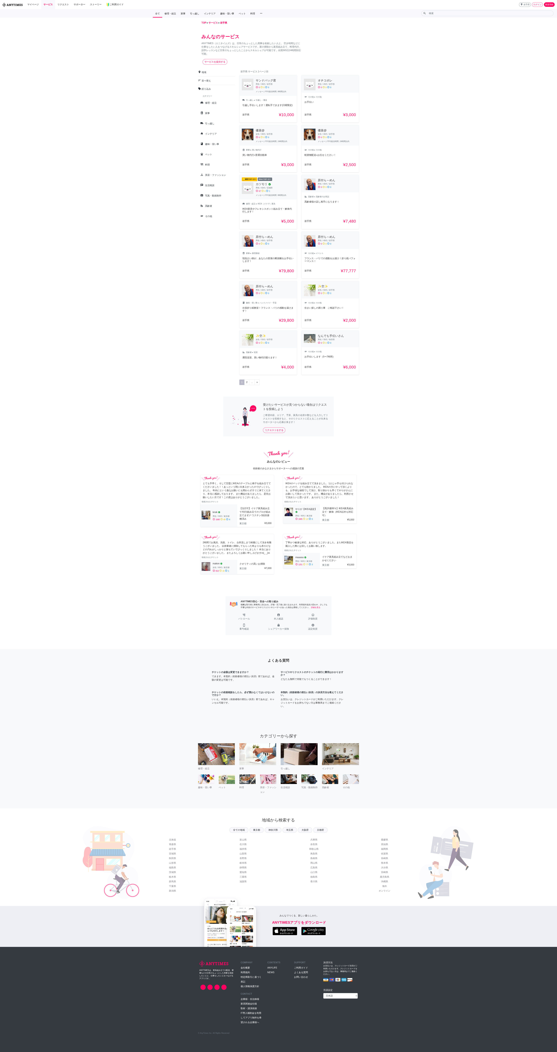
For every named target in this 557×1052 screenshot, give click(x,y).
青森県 (172, 844)
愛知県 (243, 872)
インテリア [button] (210, 13)
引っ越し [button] (194, 13)
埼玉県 (289, 830)
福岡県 (384, 849)
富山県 (243, 839)
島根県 (313, 858)
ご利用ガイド (301, 967)
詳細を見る (315, 607)
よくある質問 (301, 972)
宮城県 (172, 853)
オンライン (384, 891)
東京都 (256, 830)
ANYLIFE (272, 967)
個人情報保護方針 (250, 986)
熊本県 (384, 863)
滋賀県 (243, 881)
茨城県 (172, 872)
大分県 (384, 867)
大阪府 (305, 830)
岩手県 (172, 849)
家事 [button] (183, 13)
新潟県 (172, 891)
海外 (384, 886)
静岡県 (243, 867)
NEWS (270, 972)
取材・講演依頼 (249, 1008)
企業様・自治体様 (250, 999)
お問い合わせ (301, 977)
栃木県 (172, 877)
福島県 (172, 867)
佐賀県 (384, 853)
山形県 (172, 863)
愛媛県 (384, 839)
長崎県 (384, 858)
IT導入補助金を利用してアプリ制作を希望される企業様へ (251, 1018)
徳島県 (313, 877)
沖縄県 (384, 881)
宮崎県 (384, 872)
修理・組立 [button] (170, 13)
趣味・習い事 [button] (227, 13)
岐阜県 (243, 863)
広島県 (313, 867)
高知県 (384, 844)
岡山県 (313, 863)
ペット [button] (242, 13)
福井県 (243, 849)
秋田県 (172, 858)
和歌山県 (314, 849)
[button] (525, 4)
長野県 (243, 858)
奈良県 (313, 844)
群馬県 (172, 881)
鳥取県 (313, 853)
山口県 (313, 872)
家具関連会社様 (249, 1003)
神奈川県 (273, 830)
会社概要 (245, 967)
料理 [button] (252, 13)
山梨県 (243, 853)
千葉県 (172, 886)
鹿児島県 (384, 877)
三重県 (243, 877)
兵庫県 (313, 839)
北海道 (172, 839)
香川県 (313, 881)
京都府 (320, 830)
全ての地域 (239, 830)
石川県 (243, 844)
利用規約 (245, 972)
